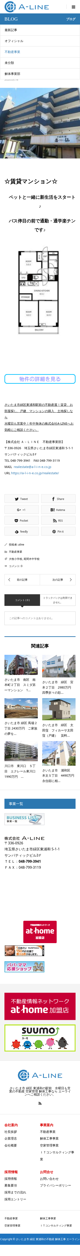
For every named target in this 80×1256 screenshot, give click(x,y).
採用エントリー (15, 1199)
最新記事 (11, 30)
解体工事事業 (49, 1138)
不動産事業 (12, 52)
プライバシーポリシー (55, 1185)
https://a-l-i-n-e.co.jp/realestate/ (35, 473)
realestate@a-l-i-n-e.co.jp (32, 467)
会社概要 (10, 1145)
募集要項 (10, 1185)
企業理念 (10, 1138)
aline (21, 544)
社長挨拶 (10, 1132)
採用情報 (10, 1178)
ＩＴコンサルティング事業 (56, 1225)
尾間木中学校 (32, 559)
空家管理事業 (49, 1145)
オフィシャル (14, 41)
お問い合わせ (49, 1178)
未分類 (9, 63)
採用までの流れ (15, 1192)
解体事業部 (12, 74)
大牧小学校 (15, 559)
